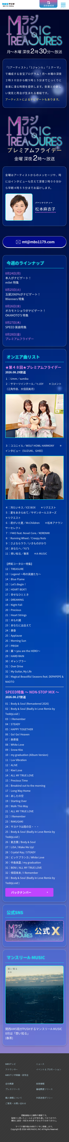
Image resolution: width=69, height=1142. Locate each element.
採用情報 (40, 1084)
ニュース (40, 1064)
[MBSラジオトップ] (8, 5)
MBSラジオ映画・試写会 (16, 1075)
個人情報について (13, 1098)
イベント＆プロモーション (48, 1069)
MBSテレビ (10, 1064)
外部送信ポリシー (44, 1098)
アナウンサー (11, 1069)
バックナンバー (21, 892)
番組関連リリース (44, 1089)
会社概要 (9, 1084)
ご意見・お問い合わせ (15, 1103)
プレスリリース (12, 1089)
